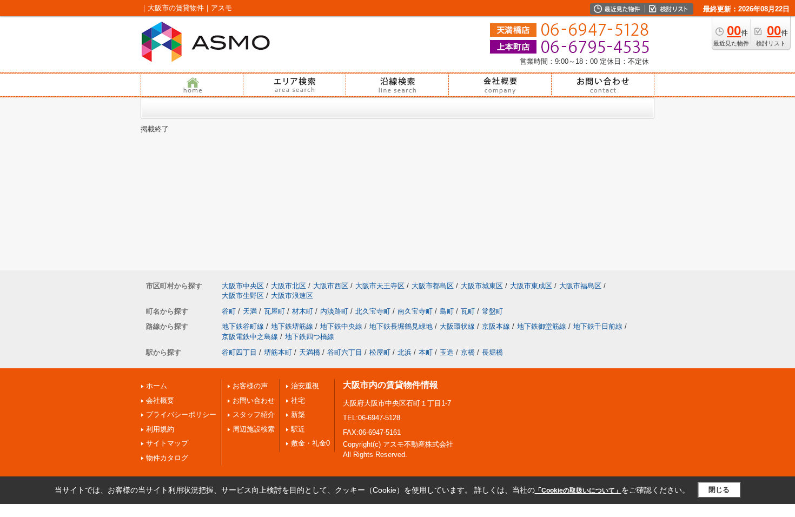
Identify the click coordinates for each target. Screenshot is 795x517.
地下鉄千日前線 (597, 326)
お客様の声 (250, 386)
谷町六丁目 (344, 352)
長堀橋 (492, 352)
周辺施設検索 (254, 429)
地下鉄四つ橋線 (309, 337)
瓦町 (468, 311)
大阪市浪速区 (292, 295)
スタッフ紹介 (254, 414)
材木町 (302, 311)
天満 (250, 311)
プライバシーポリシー (181, 414)
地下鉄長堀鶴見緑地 (401, 326)
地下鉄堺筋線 (292, 326)
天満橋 (309, 352)
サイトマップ (167, 443)
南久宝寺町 (415, 311)
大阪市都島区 (433, 286)
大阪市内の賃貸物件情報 (390, 384)
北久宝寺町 (372, 311)
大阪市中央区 (243, 286)
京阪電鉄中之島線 (250, 337)
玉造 (447, 352)
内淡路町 (334, 311)
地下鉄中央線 (341, 326)
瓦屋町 (274, 311)
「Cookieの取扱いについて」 (578, 490)
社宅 (298, 400)
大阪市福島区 (580, 286)
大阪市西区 (330, 286)
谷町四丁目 (239, 352)
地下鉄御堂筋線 (541, 326)
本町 (426, 352)
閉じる (719, 490)
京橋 (468, 352)
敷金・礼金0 (310, 443)
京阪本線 (496, 326)
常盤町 (492, 311)
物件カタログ (167, 458)
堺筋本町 (278, 352)
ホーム (156, 386)
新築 (298, 414)
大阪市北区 (288, 286)
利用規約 (160, 429)
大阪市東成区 (531, 286)
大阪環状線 (457, 326)
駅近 (298, 429)
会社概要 (160, 400)
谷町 (229, 311)
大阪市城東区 (482, 286)
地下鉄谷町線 (243, 326)
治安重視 (305, 386)
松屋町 (379, 352)
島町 (447, 311)
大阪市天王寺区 (380, 286)
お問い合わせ (254, 400)
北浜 (405, 352)
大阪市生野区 (243, 295)
